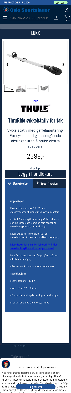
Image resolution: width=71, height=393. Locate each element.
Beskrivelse (19, 183)
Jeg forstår (35, 387)
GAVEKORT (60, 2)
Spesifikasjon (48, 183)
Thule (35, 101)
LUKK (35, 33)
